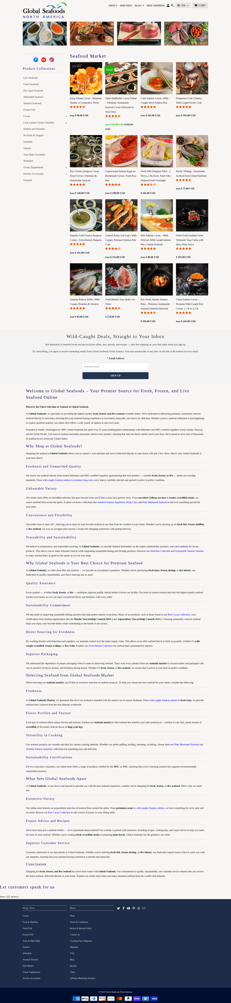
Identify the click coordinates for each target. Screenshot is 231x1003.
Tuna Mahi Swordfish (34, 154)
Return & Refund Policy (81, 928)
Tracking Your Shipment (81, 941)
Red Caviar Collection (179, 614)
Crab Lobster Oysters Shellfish (38, 122)
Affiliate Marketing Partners (82, 978)
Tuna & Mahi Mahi (31, 941)
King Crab (131, 502)
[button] (78, 107)
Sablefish (28, 141)
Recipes (73, 966)
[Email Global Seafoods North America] (143, 908)
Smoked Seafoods (32, 103)
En (183, 5)
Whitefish (28, 161)
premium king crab (83, 480)
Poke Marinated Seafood (154, 502)
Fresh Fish (27, 928)
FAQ (72, 953)
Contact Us (75, 934)
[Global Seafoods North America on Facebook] (35, 59)
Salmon (27, 148)
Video (72, 972)
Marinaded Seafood (33, 97)
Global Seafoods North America (118, 992)
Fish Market (28, 966)
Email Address (116, 358)
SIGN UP (115, 375)
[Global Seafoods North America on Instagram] (51, 59)
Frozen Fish (29, 109)
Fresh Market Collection (101, 645)
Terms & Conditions (79, 922)
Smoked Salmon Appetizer (39, 749)
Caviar (26, 116)
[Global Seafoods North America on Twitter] (118, 908)
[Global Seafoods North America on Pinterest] (133, 908)
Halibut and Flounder (34, 129)
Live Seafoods (30, 77)
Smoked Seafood (30, 959)
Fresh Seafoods (31, 84)
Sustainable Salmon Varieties (189, 551)
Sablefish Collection (160, 551)
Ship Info (126, 5)
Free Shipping (155, 5)
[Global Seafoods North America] (45, 10)
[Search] (172, 6)
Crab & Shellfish (30, 922)
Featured (27, 180)
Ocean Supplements (33, 167)
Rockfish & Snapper (33, 135)
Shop (113, 5)
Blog (139, 5)
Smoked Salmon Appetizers (111, 502)
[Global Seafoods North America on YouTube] (43, 59)
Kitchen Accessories (33, 173)
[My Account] (168, 6)
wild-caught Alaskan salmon (56, 480)
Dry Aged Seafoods (33, 90)
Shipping (74, 947)
